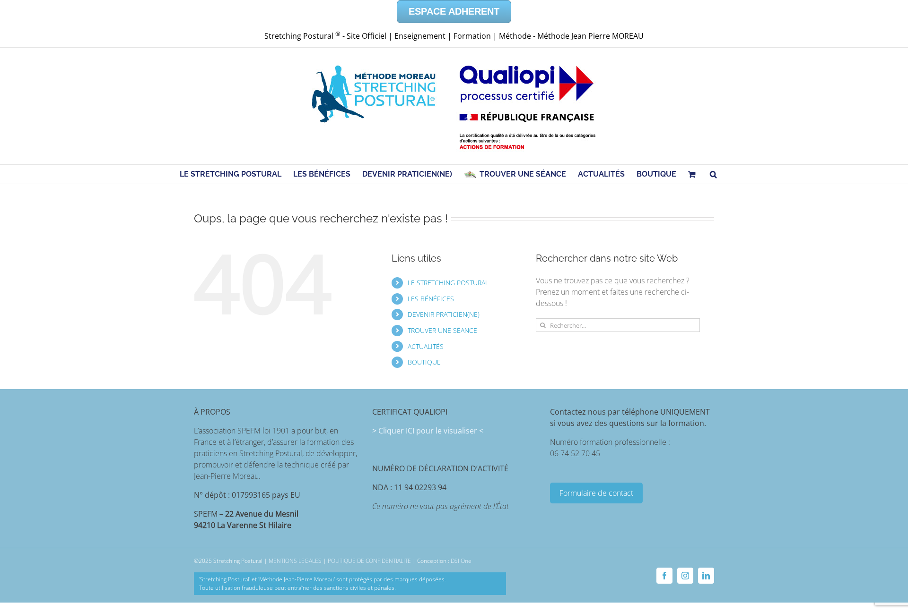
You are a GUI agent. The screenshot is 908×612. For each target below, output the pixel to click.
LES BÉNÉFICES (431, 298)
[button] (713, 174)
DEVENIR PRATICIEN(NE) (444, 314)
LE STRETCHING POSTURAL (448, 282)
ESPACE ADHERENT (454, 11)
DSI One (461, 561)
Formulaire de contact (596, 493)
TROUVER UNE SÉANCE (442, 330)
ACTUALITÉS (426, 346)
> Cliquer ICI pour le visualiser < (427, 430)
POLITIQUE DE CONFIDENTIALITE (369, 561)
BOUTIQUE (424, 361)
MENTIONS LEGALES (295, 561)
